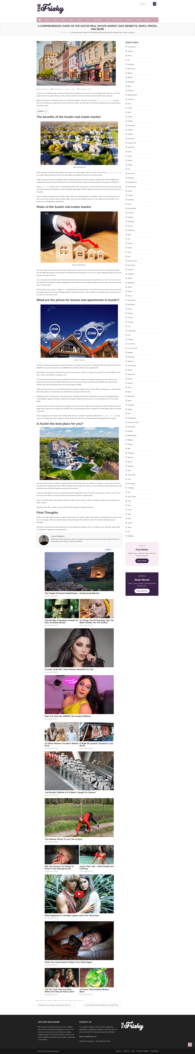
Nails (129, 392)
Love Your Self (132, 348)
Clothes (130, 134)
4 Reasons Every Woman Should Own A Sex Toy (55, 1005)
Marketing (131, 357)
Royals (138, 20)
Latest (133, 1051)
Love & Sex (131, 344)
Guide (54, 1000)
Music (130, 387)
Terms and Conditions (143, 1051)
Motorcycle (131, 374)
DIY (129, 169)
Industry (67, 89)
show (45, 111)
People (130, 409)
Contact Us (126, 1051)
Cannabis (131, 99)
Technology (131, 483)
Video (129, 527)
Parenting (129, 20)
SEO (129, 448)
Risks (75, 1000)
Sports (130, 462)
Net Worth (131, 396)
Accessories (131, 47)
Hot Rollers (131, 304)
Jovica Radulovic (43, 89)
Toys (129, 505)
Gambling (131, 221)
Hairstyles (131, 274)
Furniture (131, 213)
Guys (129, 252)
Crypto (130, 156)
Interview (131, 322)
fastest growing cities (113, 172)
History (130, 287)
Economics (131, 173)
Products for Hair (133, 422)
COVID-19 (131, 147)
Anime (130, 55)
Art (129, 60)
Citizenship (131, 125)
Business (131, 90)
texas (79, 1000)
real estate (45, 186)
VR (129, 531)
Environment (132, 186)
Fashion (130, 195)
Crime (130, 151)
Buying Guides (132, 95)
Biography (131, 82)
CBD (129, 112)
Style (107, 20)
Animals (130, 51)
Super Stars (131, 475)
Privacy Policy (154, 1051)
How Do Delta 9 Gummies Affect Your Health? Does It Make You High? (103, 1005)
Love (87, 20)
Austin (45, 1000)
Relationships (97, 20)
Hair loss (130, 269)
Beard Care (131, 68)
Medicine (131, 361)
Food (129, 204)
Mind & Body (132, 365)
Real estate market (67, 1000)
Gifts (129, 234)
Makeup (130, 352)
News (54, 20)
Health (63, 20)
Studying (130, 466)
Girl (129, 239)
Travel (147, 20)
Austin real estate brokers (105, 100)
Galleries (130, 217)
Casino (130, 108)
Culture (130, 160)
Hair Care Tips (132, 261)
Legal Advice (132, 330)
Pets (129, 413)
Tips (73, 89)
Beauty (130, 73)
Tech (129, 479)
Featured (131, 199)
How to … (131, 309)
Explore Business (142, 591)
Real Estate (131, 427)
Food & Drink (132, 208)
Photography (132, 418)
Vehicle (130, 523)
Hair (129, 256)
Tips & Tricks (132, 496)
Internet (130, 317)
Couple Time (132, 143)
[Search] (154, 4)
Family (130, 191)
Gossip (130, 243)
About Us (118, 1051)
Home (47, 20)
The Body (131, 488)
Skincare (130, 457)
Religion (130, 440)
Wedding (130, 536)
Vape (129, 518)
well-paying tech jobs (108, 416)
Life (129, 335)
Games (130, 226)
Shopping (131, 453)
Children (130, 121)
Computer (131, 138)
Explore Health (142, 561)
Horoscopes (131, 300)
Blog (129, 86)
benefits (50, 1000)
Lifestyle (130, 339)
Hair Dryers (131, 265)
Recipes (130, 431)
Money (130, 370)
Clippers (130, 130)
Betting (130, 77)
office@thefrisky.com (90, 1036)
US (83, 1000)
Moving (130, 383)
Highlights (131, 282)
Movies (79, 20)
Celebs (71, 20)
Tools (129, 501)
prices (59, 1000)
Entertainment (117, 20)
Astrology (131, 64)
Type (129, 514)
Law (129, 326)
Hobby (130, 291)
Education (131, 178)
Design (130, 165)
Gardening (131, 230)
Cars (129, 103)
